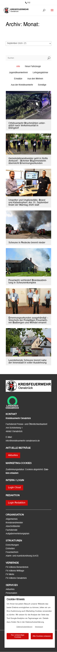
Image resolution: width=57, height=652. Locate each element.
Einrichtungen (12, 545)
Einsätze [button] (18, 79)
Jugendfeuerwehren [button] (18, 73)
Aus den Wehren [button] (35, 79)
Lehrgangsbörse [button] (40, 73)
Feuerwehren (12, 552)
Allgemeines (11, 519)
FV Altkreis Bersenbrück (17, 567)
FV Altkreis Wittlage (15, 571)
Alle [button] (18, 66)
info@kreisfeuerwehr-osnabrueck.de (23, 441)
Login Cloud (14, 487)
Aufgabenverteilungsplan (17, 534)
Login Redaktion (16, 503)
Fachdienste (11, 530)
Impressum (39, 627)
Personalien (12, 593)
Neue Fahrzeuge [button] (33, 66)
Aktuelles (13, 455)
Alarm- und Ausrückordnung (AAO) (22, 556)
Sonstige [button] (42, 85)
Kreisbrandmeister (14, 523)
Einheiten (10, 549)
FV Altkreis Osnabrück (16, 578)
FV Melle (10, 574)
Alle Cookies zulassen (42, 636)
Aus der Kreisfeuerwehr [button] (22, 85)
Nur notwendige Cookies (17, 636)
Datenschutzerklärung (24, 627)
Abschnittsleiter (13, 526)
